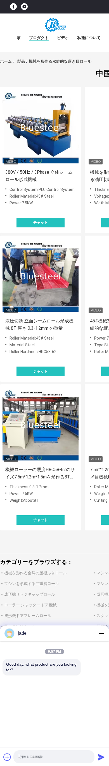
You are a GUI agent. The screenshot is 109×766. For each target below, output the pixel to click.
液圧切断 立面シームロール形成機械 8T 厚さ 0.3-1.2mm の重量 (39, 324)
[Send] (101, 757)
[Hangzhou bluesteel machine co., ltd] (54, 24)
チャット (40, 222)
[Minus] (101, 633)
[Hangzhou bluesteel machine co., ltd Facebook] (13, 6)
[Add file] (7, 757)
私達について (89, 37)
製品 (21, 61)
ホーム (6, 61)
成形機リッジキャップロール (29, 594)
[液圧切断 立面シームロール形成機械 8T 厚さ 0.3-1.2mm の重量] (41, 276)
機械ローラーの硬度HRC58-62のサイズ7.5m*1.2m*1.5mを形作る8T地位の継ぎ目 (40, 474)
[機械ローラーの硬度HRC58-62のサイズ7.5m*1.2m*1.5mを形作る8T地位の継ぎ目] (41, 425)
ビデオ (63, 37)
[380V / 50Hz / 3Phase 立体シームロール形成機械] (41, 127)
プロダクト (39, 37)
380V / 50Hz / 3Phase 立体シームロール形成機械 (39, 176)
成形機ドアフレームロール (27, 615)
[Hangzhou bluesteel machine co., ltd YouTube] (24, 6)
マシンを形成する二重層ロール (31, 583)
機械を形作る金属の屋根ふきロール (35, 573)
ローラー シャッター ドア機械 (30, 605)
